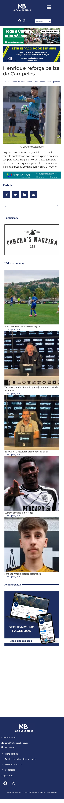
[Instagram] (24, 20)
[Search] (50, 21)
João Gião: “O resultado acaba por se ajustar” (26, 451)
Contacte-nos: (8, 737)
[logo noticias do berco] (22, 7)
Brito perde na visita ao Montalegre (22, 326)
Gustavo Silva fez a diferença (18, 512)
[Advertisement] (32, 680)
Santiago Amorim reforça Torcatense (22, 573)
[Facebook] (19, 20)
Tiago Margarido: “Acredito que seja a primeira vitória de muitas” (31, 389)
